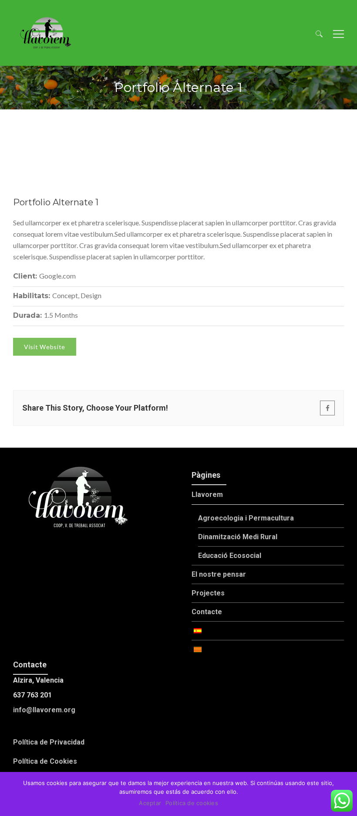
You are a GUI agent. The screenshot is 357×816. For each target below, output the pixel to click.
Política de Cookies (45, 761)
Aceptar (150, 802)
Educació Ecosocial (229, 555)
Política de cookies (191, 802)
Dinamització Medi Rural (237, 537)
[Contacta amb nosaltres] (342, 801)
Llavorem (207, 494)
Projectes (208, 593)
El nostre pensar (219, 574)
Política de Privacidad (48, 742)
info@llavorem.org (44, 710)
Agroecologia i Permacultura (246, 518)
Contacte (207, 612)
